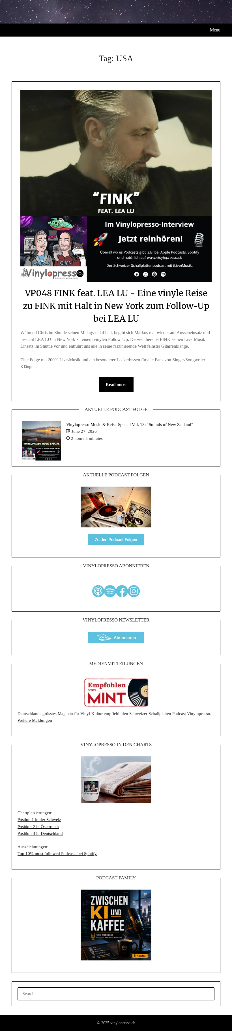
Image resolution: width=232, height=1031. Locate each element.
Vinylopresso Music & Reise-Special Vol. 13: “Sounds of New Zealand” (129, 424)
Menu (215, 29)
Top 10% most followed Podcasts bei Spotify (57, 853)
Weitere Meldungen (35, 720)
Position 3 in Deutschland (40, 833)
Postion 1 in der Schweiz (39, 819)
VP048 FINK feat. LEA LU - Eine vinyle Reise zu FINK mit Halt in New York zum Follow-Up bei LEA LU (116, 306)
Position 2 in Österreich (38, 826)
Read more (116, 384)
